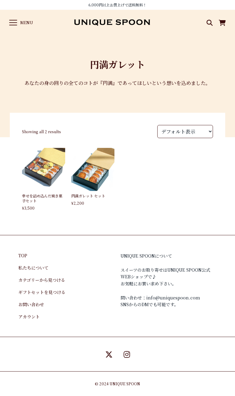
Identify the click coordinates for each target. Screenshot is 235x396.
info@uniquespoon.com (173, 298)
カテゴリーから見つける (41, 280)
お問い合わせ (31, 304)
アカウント (29, 317)
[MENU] (13, 22)
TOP (22, 255)
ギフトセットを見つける (41, 292)
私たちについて (33, 268)
